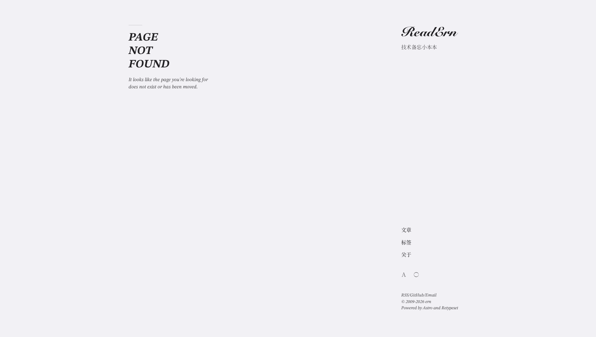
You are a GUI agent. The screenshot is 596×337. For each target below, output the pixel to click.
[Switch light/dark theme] (416, 274)
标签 (406, 243)
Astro (427, 308)
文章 (406, 230)
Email (431, 295)
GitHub (417, 295)
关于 (406, 255)
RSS (404, 295)
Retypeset (450, 308)
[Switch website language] (403, 274)
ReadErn (429, 33)
